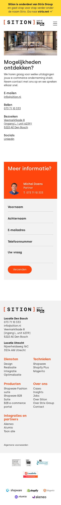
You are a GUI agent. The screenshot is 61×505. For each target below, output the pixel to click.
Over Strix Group (43, 403)
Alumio (8, 427)
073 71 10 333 (34, 192)
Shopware (39, 363)
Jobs (36, 395)
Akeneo (9, 424)
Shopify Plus (41, 367)
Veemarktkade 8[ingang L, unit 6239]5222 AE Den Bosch (17, 333)
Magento (39, 371)
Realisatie (10, 367)
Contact (38, 406)
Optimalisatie (12, 374)
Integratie (10, 371)
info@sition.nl (12, 325)
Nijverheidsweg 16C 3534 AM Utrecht (16, 348)
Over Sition (40, 399)
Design (8, 363)
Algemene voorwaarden (16, 445)
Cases (37, 388)
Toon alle (9, 431)
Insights (38, 392)
